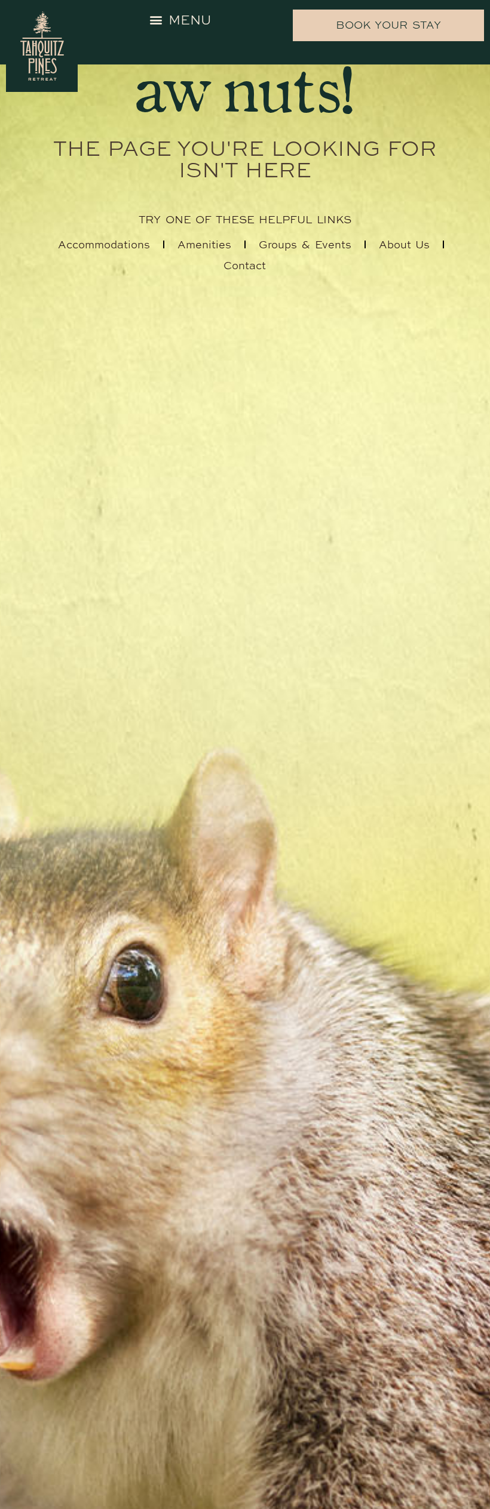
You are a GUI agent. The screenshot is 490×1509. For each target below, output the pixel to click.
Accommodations (104, 244)
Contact (244, 265)
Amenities (204, 244)
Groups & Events (305, 244)
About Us (404, 244)
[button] (180, 19)
